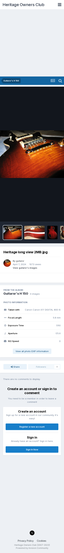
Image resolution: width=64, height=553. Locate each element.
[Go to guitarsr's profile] (7, 263)
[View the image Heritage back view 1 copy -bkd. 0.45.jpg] (52, 232)
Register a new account (32, 426)
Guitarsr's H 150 (15, 293)
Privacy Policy (26, 540)
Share (16, 366)
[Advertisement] (32, 43)
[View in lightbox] (32, 154)
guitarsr (20, 261)
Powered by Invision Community (32, 548)
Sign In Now (32, 449)
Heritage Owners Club (23, 4)
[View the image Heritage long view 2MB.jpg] (12, 232)
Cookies (41, 540)
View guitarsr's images (25, 267)
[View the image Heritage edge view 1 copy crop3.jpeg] (34, 232)
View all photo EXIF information (32, 351)
